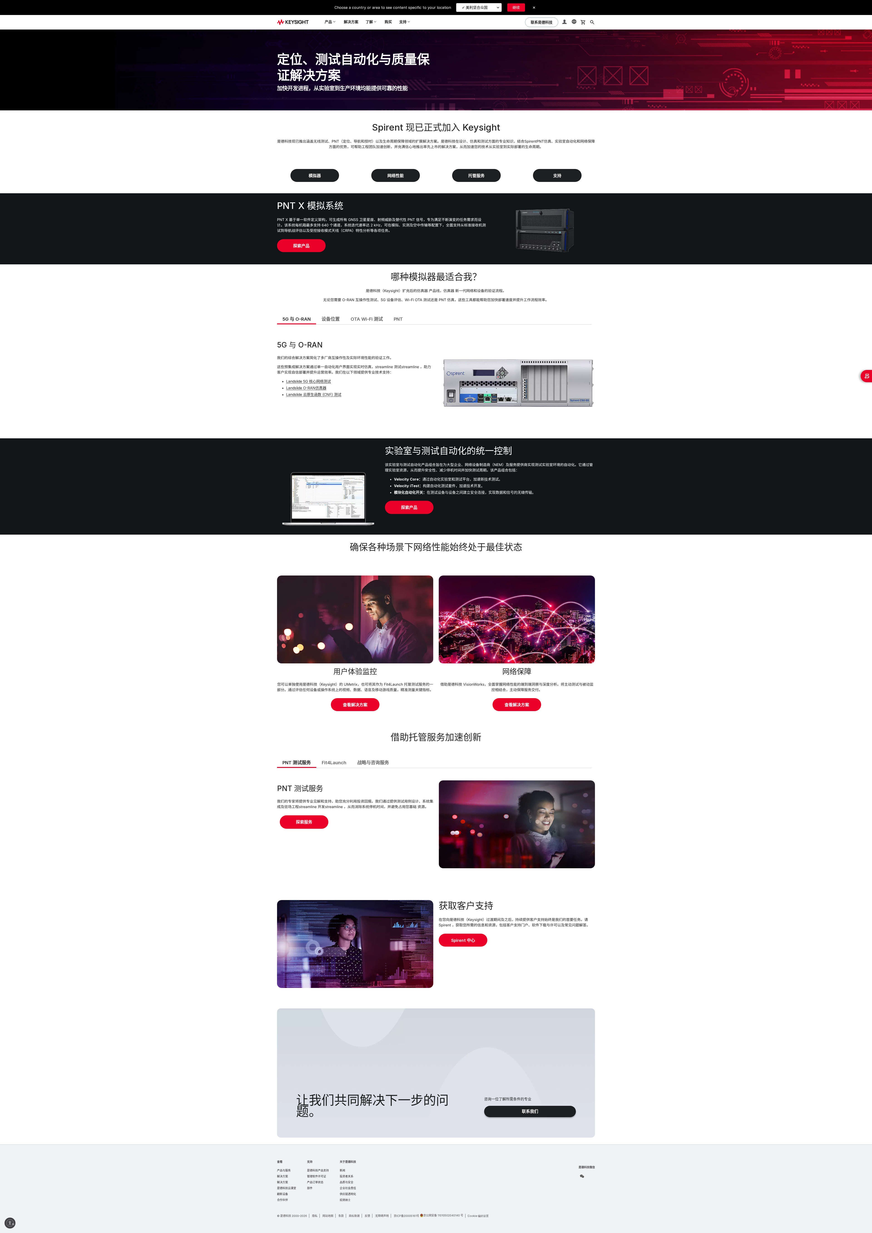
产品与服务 (284, 1170)
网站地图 (327, 1216)
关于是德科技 (348, 1162)
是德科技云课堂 (286, 1188)
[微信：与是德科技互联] (582, 1176)
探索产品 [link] (301, 245)
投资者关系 (346, 1176)
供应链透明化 (348, 1194)
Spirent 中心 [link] (463, 940)
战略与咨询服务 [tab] (373, 762)
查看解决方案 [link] (355, 704)
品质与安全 (346, 1182)
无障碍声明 (382, 1216)
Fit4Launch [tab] (334, 762)
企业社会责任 (348, 1188)
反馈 (367, 1216)
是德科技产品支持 (318, 1170)
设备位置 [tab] (331, 319)
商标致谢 (354, 1216)
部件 (309, 1188)
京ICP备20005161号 (406, 1216)
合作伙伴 (282, 1200)
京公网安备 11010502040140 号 (443, 1215)
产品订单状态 (315, 1182)
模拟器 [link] (315, 175)
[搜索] (592, 22)
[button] (565, 22)
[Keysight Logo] (294, 22)
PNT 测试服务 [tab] (296, 762)
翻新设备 (282, 1194)
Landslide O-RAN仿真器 (306, 388)
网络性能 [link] (395, 175)
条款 (341, 1216)
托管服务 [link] (476, 175)
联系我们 (530, 1111)
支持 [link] (557, 175)
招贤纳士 (345, 1200)
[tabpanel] (436, 381)
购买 (388, 22)
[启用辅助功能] (10, 1223)
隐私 (314, 1216)
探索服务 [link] (304, 822)
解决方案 (351, 22)
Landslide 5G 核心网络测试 (308, 381)
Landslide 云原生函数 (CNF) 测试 (313, 394)
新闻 (342, 1170)
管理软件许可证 (316, 1176)
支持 (309, 1162)
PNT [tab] (398, 319)
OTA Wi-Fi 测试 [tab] (367, 319)
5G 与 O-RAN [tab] (296, 319)
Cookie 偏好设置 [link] (478, 1216)
